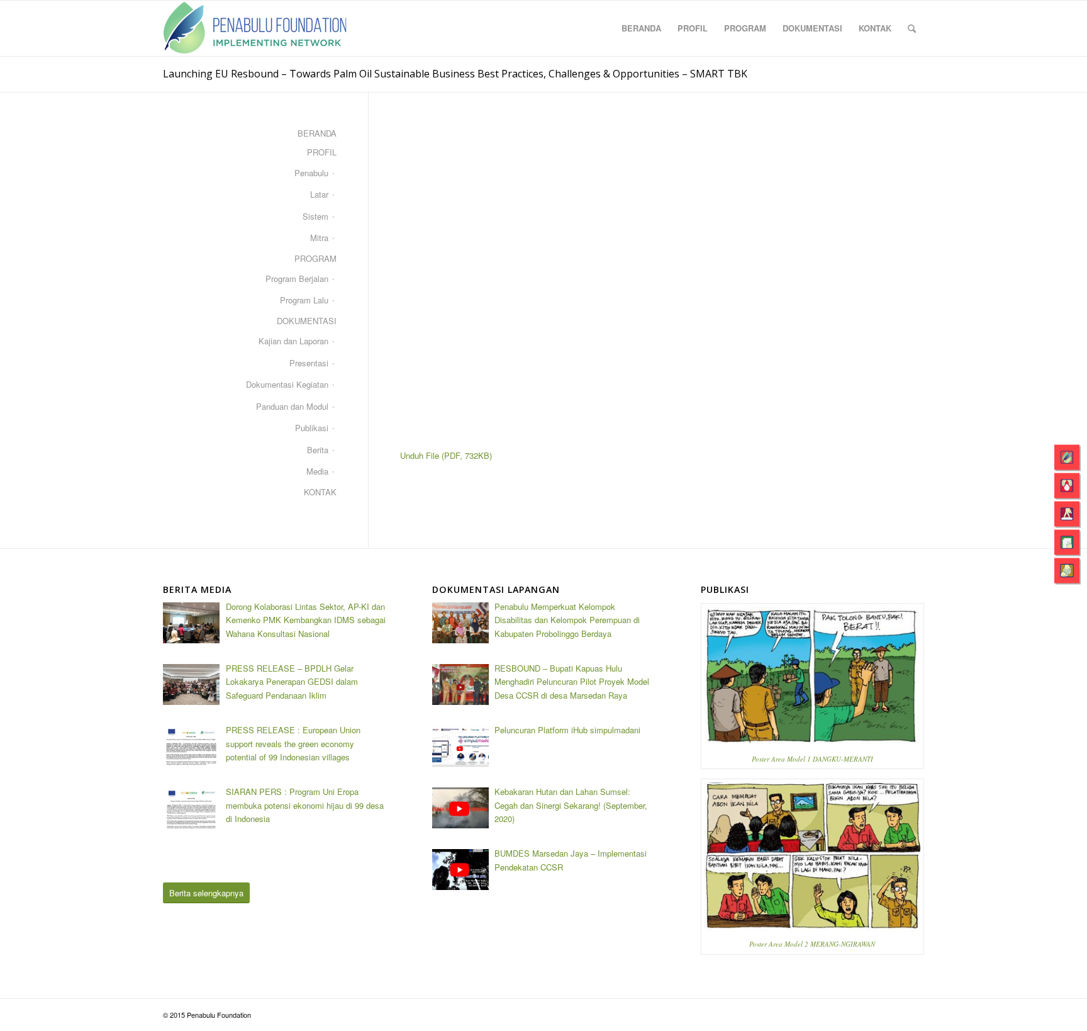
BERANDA (317, 133)
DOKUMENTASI (307, 321)
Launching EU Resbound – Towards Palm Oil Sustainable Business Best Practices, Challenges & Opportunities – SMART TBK (455, 74)
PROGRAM (315, 258)
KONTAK (320, 492)
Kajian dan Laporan (293, 341)
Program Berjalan (296, 279)
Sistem (315, 216)
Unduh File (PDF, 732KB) (446, 455)
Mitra (319, 238)
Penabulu (311, 173)
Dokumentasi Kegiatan (287, 384)
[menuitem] (641, 28)
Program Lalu (304, 300)
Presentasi (308, 363)
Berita (317, 450)
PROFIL (322, 152)
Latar (319, 194)
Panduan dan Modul (292, 406)
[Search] (912, 28)
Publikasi (311, 428)
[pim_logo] (255, 28)
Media (317, 471)
